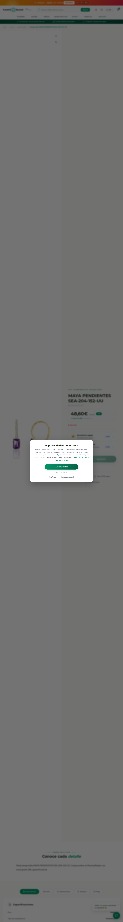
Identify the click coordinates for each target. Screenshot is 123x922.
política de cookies (81, 458)
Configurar (53, 477)
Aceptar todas (61, 467)
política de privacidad (61, 460)
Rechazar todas (61, 472)
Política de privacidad (66, 477)
